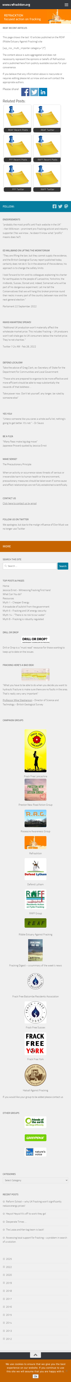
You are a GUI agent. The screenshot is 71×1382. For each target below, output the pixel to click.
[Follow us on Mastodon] (66, 206)
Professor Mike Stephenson (17, 700)
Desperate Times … (16, 1221)
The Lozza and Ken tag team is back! (25, 1229)
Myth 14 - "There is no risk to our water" (24, 615)
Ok (35, 1376)
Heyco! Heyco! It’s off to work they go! (26, 1213)
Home (6, 586)
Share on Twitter (34, 92)
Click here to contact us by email (20, 503)
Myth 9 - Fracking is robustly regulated (23, 619)
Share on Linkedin (43, 92)
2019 (9, 1283)
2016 (9, 1306)
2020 (9, 1275)
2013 (9, 1330)
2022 (9, 1267)
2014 (9, 1322)
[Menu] (66, 4)
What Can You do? (12, 594)
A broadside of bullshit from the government (26, 606)
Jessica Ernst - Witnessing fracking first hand (26, 590)
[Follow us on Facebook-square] (54, 206)
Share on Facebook (25, 92)
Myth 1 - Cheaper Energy (16, 602)
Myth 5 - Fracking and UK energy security (24, 610)
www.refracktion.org (16, 5)
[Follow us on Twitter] (60, 206)
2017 (9, 1299)
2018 (9, 1290)
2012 (9, 1339)
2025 (9, 1259)
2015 (9, 1315)
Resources (8, 598)
